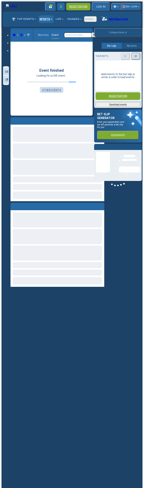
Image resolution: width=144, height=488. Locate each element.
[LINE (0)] (14, 35)
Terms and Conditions (119, 88)
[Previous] (13, 205)
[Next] (21, 205)
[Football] (21, 35)
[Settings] (116, 6)
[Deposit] (61, 6)
